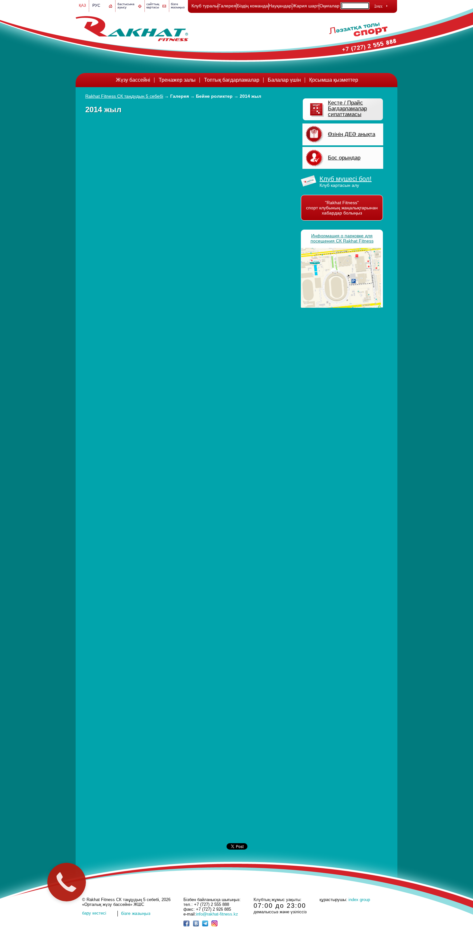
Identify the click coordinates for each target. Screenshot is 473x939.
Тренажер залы (177, 80)
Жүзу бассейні (133, 80)
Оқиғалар (329, 5)
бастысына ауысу (125, 5)
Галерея (227, 5)
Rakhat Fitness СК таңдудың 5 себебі (124, 96)
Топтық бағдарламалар (231, 80)
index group (359, 899)
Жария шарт (305, 5)
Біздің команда (252, 5)
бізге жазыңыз (178, 5)
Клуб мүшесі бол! (346, 178)
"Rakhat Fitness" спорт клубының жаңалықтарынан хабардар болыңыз (342, 207)
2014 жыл (250, 96)
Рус (96, 5)
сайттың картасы (152, 5)
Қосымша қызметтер (333, 80)
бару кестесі (94, 913)
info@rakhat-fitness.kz (217, 914)
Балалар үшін (284, 80)
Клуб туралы (204, 5)
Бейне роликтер (214, 96)
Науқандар (280, 5)
